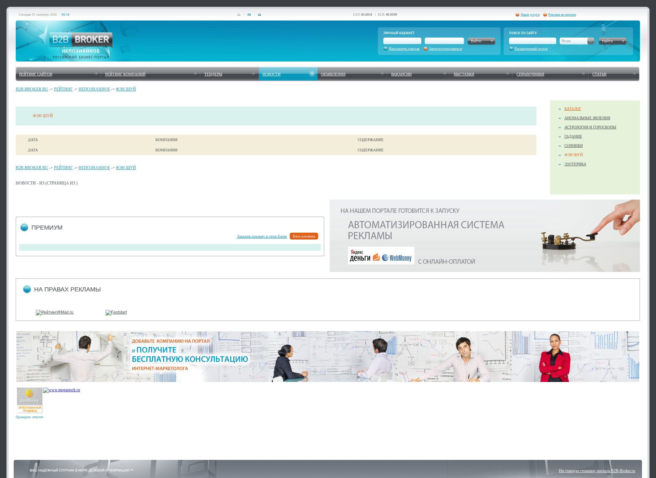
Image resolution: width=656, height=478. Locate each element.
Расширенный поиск (531, 48)
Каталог (572, 109)
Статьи (599, 74)
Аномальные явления (587, 118)
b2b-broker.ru (32, 89)
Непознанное (94, 89)
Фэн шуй (126, 89)
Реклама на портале (562, 14)
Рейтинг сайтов (35, 74)
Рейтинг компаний (125, 74)
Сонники (573, 146)
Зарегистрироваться (445, 48)
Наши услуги (530, 14)
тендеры (213, 74)
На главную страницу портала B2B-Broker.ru (597, 470)
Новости (271, 74)
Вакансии (401, 74)
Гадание (573, 136)
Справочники (530, 74)
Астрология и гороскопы (590, 127)
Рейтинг (63, 89)
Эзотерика (575, 164)
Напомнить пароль (404, 48)
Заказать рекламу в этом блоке (262, 236)
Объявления (333, 74)
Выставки (464, 74)
